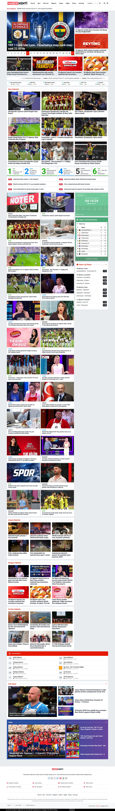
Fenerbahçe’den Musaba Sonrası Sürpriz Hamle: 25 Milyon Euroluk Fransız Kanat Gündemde (56, 351)
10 (37, 53)
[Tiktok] (63, 778)
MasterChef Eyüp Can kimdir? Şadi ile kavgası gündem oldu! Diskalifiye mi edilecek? (55, 486)
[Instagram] (54, 778)
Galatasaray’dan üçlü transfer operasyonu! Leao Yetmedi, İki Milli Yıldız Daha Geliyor (51, 172)
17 (60, 53)
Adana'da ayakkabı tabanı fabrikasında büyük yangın (80, 179)
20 (69, 53)
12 (44, 53)
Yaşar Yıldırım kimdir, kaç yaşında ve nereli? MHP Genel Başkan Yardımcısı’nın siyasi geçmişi (56, 405)
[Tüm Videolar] (106, 722)
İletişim (9, 805)
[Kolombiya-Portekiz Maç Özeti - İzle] (72, 745)
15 (53, 53)
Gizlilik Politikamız (63, 810)
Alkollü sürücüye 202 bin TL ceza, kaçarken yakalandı (29, 184)
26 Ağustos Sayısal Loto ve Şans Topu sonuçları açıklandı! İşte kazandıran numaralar (68, 172)
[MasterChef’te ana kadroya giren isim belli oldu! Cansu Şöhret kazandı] (57, 283)
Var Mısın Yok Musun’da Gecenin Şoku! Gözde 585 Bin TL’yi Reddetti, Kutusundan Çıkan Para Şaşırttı (23, 324)
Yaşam (61, 3)
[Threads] (66, 778)
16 (57, 53)
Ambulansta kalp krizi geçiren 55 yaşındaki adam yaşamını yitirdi (38, 8)
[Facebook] (49, 778)
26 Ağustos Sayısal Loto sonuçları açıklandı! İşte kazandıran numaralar (34, 172)
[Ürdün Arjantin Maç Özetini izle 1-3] (72, 754)
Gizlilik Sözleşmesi (30, 805)
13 (47, 53)
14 (50, 53)
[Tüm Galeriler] (106, 684)
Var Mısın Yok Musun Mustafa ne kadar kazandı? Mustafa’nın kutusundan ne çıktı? (56, 459)
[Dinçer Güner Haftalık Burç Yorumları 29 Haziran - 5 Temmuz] (66, 701)
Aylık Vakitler (81, 214)
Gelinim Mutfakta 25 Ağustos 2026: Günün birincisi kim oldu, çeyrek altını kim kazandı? (22, 513)
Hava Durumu (38, 783)
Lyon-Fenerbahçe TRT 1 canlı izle (17, 172)
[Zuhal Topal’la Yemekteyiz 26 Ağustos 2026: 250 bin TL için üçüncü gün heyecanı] (57, 310)
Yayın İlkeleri (18, 805)
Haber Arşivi (89, 787)
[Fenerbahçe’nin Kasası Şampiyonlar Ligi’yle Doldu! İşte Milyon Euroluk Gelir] (23, 283)
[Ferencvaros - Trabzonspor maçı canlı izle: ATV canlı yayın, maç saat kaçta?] (23, 364)
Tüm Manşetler (38, 787)
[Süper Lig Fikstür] (106, 264)
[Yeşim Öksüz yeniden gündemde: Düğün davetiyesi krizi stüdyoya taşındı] (23, 337)
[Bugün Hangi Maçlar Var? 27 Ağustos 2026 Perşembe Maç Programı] (23, 256)
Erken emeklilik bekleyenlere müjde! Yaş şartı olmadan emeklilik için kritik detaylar (21, 432)
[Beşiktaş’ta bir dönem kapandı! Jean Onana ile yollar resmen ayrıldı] (23, 472)
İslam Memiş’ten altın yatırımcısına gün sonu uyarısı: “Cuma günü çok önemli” (85, 172)
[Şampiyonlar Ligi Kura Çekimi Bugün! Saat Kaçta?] (57, 202)
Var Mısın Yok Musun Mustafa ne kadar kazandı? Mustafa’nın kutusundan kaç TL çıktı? (56, 378)
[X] (51, 778)
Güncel (33, 3)
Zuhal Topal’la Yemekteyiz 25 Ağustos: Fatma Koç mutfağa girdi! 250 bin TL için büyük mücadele (22, 459)
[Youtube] (60, 778)
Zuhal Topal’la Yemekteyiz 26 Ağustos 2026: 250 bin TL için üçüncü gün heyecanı (57, 324)
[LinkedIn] (57, 778)
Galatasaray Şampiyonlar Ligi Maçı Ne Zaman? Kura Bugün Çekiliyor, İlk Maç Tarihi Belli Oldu (23, 243)
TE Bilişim (97, 806)
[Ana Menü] (106, 3)
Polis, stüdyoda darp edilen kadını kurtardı (46, 78)
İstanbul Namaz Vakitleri (66, 783)
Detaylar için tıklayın (92, 259)
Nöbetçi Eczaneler (13, 783)
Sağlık (68, 3)
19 (66, 53)
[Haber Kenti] (17, 3)
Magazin (53, 3)
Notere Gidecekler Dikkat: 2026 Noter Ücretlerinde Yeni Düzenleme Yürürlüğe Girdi (22, 216)
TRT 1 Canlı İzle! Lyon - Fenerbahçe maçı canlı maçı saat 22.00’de (102, 172)
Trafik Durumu (89, 783)
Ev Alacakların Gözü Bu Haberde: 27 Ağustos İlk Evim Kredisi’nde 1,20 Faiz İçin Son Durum (57, 243)
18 (63, 53)
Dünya (74, 3)
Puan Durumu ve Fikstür (15, 787)
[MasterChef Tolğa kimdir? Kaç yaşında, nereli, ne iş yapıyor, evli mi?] (57, 418)
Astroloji (81, 3)
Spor (39, 3)
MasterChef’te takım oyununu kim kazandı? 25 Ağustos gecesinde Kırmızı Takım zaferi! (21, 405)
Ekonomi (46, 3)
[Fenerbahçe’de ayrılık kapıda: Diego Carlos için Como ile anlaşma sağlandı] (57, 499)
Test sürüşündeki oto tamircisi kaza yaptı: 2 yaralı (80, 78)
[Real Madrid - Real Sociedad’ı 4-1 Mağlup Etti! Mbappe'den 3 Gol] (57, 256)
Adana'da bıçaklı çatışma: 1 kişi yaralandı (25, 179)
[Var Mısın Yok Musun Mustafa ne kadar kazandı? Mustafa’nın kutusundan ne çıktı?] (57, 445)
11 (40, 53)
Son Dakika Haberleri (65, 787)
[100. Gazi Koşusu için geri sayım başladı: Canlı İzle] (72, 737)
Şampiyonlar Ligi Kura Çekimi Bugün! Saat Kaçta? (56, 215)
